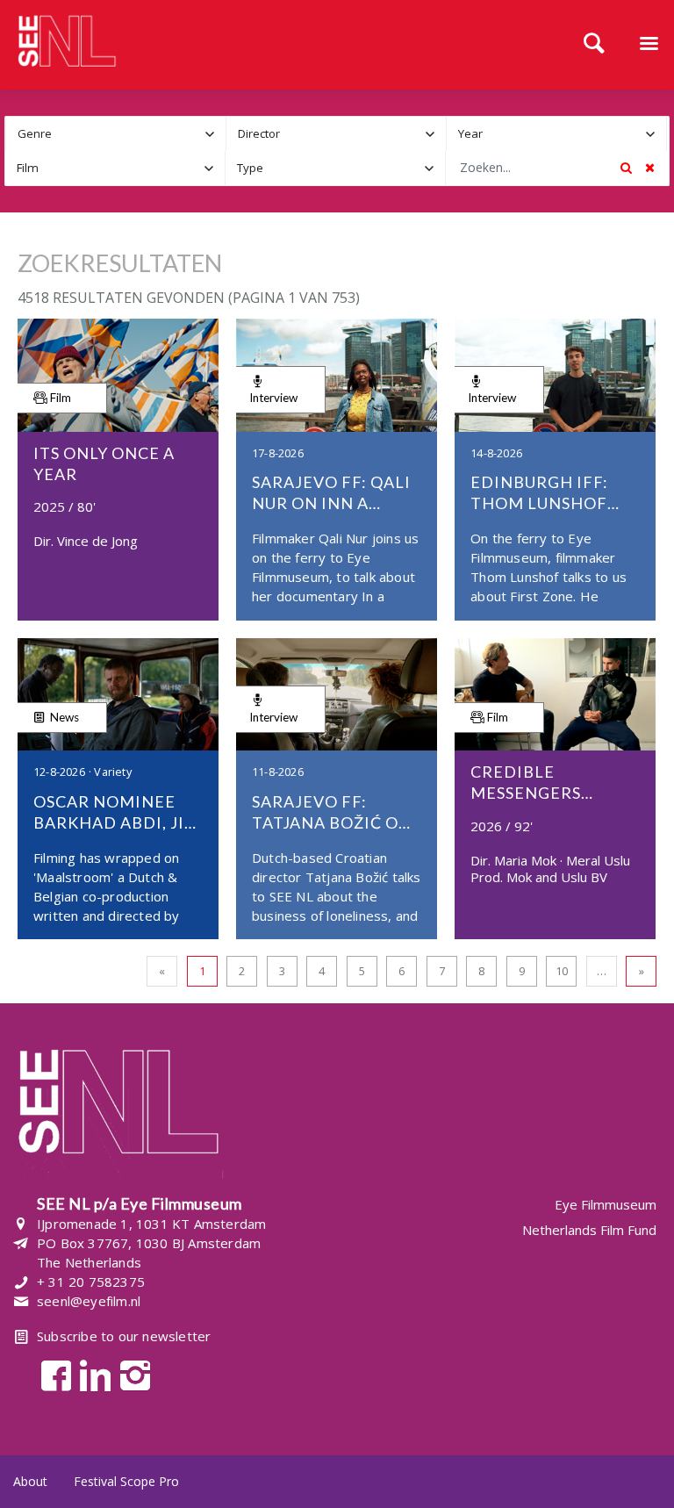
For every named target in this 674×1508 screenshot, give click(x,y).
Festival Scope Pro (126, 1481)
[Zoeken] (594, 45)
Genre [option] (35, 133)
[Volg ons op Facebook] (51, 1374)
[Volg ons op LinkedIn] (91, 1374)
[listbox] (116, 134)
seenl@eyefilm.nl (88, 1301)
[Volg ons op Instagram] (130, 1374)
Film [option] (28, 168)
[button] (209, 134)
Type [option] (250, 168)
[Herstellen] (649, 167)
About (30, 1481)
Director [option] (259, 133)
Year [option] (470, 133)
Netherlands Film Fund (589, 1230)
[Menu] (648, 45)
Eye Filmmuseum (605, 1204)
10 (562, 971)
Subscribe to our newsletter (124, 1336)
